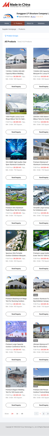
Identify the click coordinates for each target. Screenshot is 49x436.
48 (22, 414)
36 (17, 414)
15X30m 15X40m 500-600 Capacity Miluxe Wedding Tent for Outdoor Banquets (15, 73)
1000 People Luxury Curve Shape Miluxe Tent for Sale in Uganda (16, 118)
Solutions (41, 23)
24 (12, 414)
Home (7, 23)
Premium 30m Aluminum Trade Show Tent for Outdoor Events (16, 210)
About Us (30, 23)
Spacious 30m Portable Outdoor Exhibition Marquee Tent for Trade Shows (16, 255)
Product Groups (12, 36)
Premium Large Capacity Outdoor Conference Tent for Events (16, 346)
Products (19, 23)
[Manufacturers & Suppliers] (16, 4)
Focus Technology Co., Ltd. (29, 427)
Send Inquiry (16, 86)
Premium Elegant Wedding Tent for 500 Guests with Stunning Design (15, 392)
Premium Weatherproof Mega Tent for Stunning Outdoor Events (16, 301)
